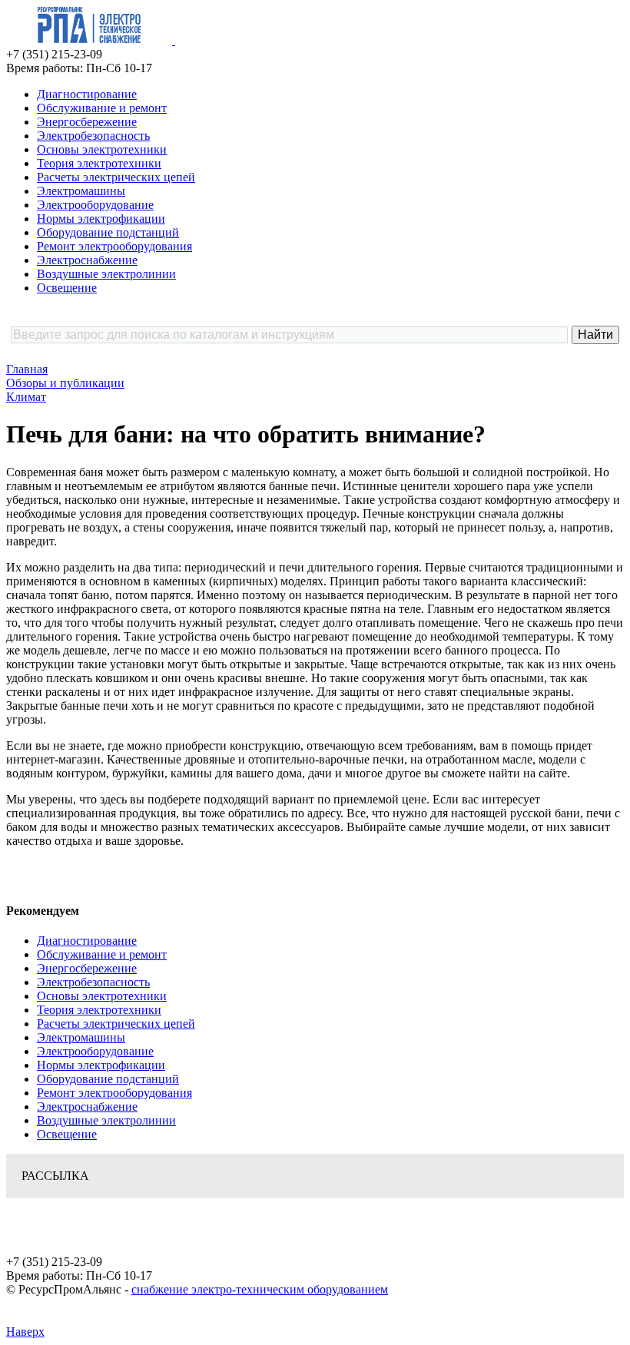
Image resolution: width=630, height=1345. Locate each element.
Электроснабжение (87, 260)
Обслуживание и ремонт (102, 107)
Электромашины (81, 190)
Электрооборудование (95, 204)
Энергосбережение (87, 121)
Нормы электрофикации (101, 218)
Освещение (67, 287)
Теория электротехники (99, 163)
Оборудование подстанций (108, 232)
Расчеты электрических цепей (116, 177)
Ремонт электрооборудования (114, 246)
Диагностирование (87, 94)
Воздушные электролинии (106, 273)
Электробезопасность (93, 135)
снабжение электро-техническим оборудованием (259, 1289)
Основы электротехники (102, 149)
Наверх (25, 1331)
